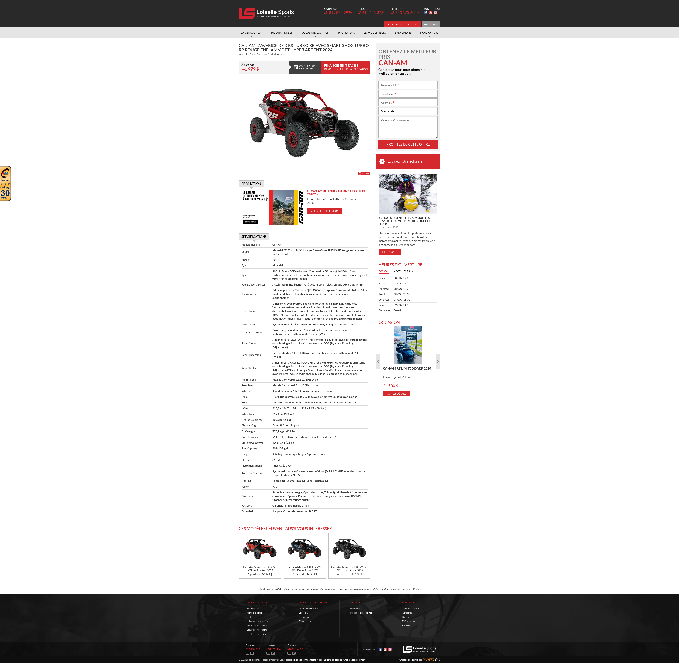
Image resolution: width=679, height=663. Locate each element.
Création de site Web (409, 660)
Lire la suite (389, 252)
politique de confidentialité (303, 660)
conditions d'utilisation (332, 660)
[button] (378, 361)
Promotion (251, 183)
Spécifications (254, 237)
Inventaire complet (308, 608)
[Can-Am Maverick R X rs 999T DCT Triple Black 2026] (349, 549)
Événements (408, 621)
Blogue (406, 617)
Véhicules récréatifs (257, 629)
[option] (408, 361)
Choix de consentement (354, 660)
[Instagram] (435, 12)
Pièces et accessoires (361, 612)
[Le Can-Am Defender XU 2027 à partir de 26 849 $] (273, 207)
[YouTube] (430, 12)
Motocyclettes (254, 612)
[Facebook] (425, 12)
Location (303, 612)
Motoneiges (253, 608)
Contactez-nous (410, 608)
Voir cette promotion (325, 211)
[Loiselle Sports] (267, 14)
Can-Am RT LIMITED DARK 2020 (407, 368)
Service (355, 602)
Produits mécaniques (258, 634)
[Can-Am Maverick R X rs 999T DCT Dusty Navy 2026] (304, 549)
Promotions (305, 617)
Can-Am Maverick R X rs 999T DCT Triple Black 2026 (349, 568)
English (433, 24)
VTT (249, 617)
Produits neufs (257, 602)
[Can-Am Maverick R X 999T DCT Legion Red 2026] (260, 549)
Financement (305, 621)
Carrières (407, 612)
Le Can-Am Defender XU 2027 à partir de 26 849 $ (336, 193)
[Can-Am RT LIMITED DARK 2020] (408, 345)
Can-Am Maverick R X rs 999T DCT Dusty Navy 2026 (304, 568)
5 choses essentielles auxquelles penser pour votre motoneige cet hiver (405, 221)
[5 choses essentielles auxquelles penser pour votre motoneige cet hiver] (408, 194)
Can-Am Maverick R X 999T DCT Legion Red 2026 (260, 568)
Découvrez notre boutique (403, 24)
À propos (408, 602)
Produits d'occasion (313, 602)
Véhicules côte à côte (258, 621)
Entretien (355, 608)
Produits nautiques (257, 625)
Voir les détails (396, 393)
